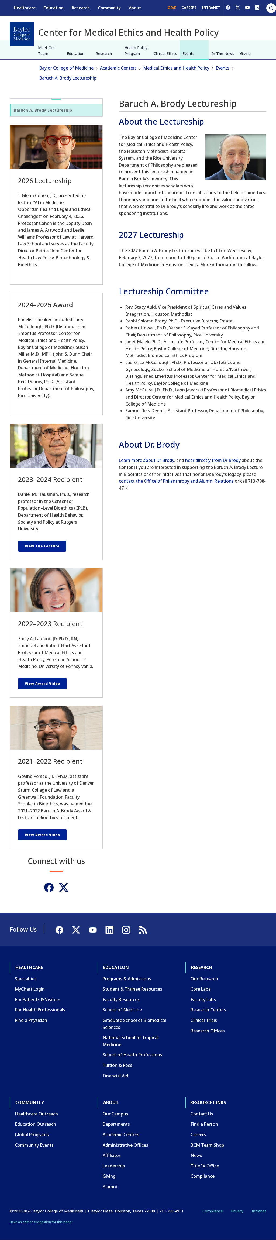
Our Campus (115, 1114)
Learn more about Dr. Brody (146, 460)
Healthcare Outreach (36, 1114)
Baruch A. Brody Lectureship (67, 78)
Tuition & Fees (117, 1065)
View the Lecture (42, 546)
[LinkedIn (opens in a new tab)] (257, 7)
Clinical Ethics (165, 53)
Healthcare (25, 7)
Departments (116, 1124)
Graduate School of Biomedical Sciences (134, 1023)
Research (81, 7)
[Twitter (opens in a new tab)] (63, 887)
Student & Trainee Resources (132, 989)
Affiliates (112, 1155)
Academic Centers (118, 68)
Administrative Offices (125, 1145)
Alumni (110, 1187)
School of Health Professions (132, 1055)
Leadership (114, 1166)
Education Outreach (35, 1124)
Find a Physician (31, 1020)
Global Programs (32, 1135)
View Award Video (42, 683)
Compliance (203, 1176)
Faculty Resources (121, 999)
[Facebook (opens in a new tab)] (228, 7)
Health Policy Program (136, 50)
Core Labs (201, 989)
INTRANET (211, 7)
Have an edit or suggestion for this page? (41, 1222)
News (196, 1155)
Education (54, 7)
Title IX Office (205, 1166)
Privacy (237, 1211)
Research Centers (208, 1010)
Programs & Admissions (127, 979)
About (135, 7)
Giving (245, 53)
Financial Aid (115, 1076)
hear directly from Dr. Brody (213, 460)
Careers (198, 1135)
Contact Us (202, 1114)
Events (188, 53)
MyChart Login (30, 989)
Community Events (34, 1145)
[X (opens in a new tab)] (238, 7)
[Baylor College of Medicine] (22, 34)
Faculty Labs (203, 999)
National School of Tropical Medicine (130, 1041)
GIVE (172, 7)
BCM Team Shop (207, 1145)
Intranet (258, 1211)
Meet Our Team (46, 50)
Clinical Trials (204, 1020)
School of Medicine (122, 1010)
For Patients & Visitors (37, 999)
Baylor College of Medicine (66, 68)
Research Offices (208, 1031)
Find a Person (204, 1124)
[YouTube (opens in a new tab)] (247, 7)
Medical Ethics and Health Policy (176, 68)
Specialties (26, 979)
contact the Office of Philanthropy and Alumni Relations (176, 481)
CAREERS (188, 7)
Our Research (204, 979)
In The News (222, 53)
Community (109, 7)
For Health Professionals (40, 1010)
